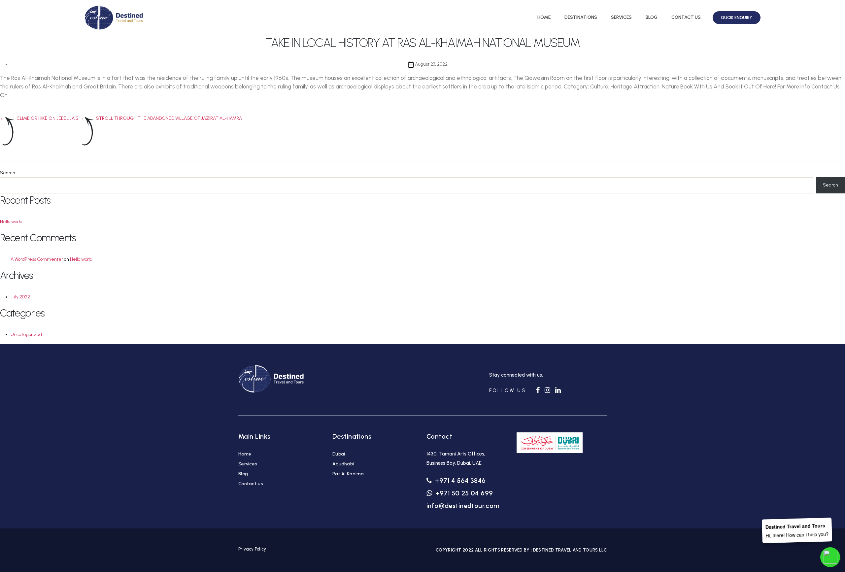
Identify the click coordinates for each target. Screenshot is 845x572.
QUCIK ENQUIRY (736, 17)
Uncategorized (26, 334)
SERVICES (621, 17)
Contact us (250, 484)
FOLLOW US (507, 390)
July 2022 (20, 297)
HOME (544, 17)
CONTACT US (686, 17)
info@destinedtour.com (463, 506)
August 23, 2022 (431, 64)
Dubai (338, 454)
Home (244, 454)
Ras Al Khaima (348, 474)
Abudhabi (343, 464)
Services (247, 464)
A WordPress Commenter (37, 259)
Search (7, 173)
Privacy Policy (252, 549)
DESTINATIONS (580, 17)
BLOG (652, 17)
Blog (243, 474)
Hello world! (11, 221)
